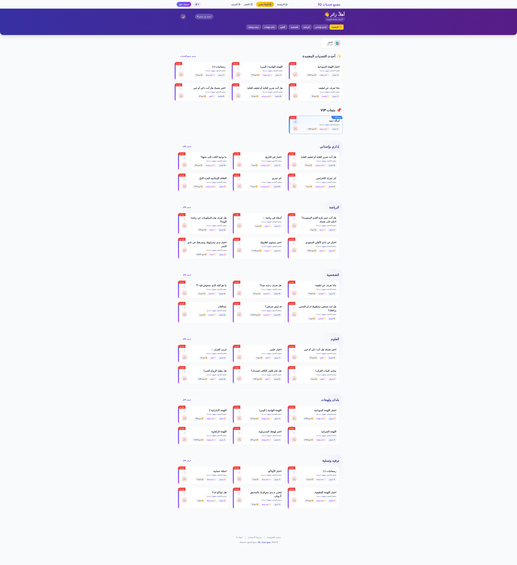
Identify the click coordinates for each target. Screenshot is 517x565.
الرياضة (307, 27)
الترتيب (234, 4)
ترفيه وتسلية (254, 27)
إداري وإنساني (320, 27)
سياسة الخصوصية (274, 537)
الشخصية (294, 27)
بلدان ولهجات (269, 27)
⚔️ (295, 74)
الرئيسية (280, 4)
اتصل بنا (239, 537)
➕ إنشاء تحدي (265, 4)
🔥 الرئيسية (336, 27)
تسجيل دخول (184, 4)
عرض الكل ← (185, 146)
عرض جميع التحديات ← (187, 56)
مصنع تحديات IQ (329, 4)
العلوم (282, 27)
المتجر (247, 4)
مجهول (327, 70)
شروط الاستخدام (254, 537)
